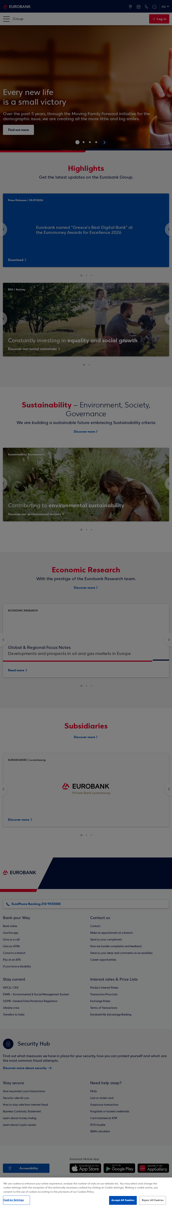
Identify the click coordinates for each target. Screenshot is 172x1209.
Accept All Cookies (122, 1200)
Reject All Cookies (153, 1200)
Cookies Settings (13, 1200)
